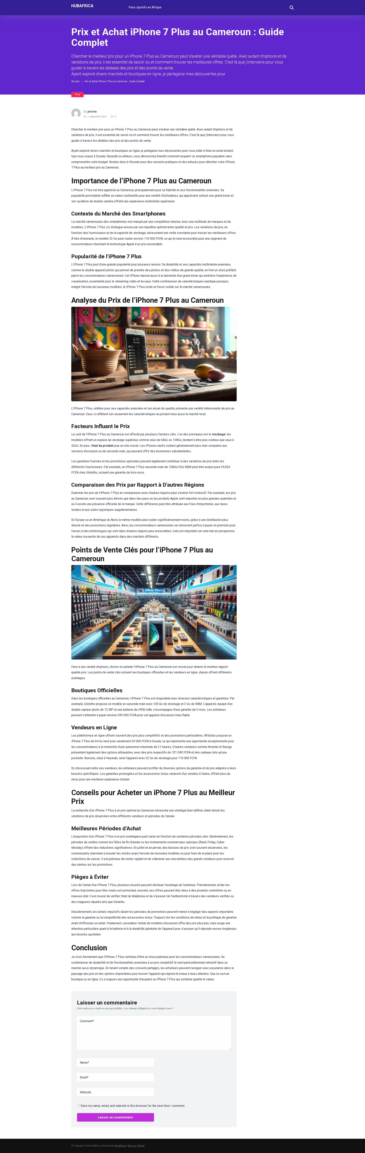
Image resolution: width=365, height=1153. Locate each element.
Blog (77, 94)
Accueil (75, 81)
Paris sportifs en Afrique (145, 7)
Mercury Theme (136, 1145)
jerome (92, 111)
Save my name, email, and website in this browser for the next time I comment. (133, 1106)
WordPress (120, 1145)
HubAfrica (82, 5)
